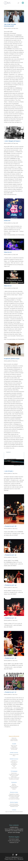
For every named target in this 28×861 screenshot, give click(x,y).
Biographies (14, 746)
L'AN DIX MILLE (14, 787)
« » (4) (10, 585)
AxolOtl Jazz (14, 785)
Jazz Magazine (14, 764)
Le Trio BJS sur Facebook (14, 796)
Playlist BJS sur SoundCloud (14, 795)
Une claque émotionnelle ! (14, 777)
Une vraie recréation (14, 775)
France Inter (14, 767)
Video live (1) (7, 285)
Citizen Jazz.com (14, 761)
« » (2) (10, 658)
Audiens (14, 789)
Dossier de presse (14, 740)
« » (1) (10, 692)
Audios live (7, 220)
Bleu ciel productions (14, 786)
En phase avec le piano (14, 779)
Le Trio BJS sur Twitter (14, 797)
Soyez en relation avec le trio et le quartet (14, 811)
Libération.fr (14, 760)
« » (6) (10, 526)
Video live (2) (7, 252)
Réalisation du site (14, 806)
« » (12, 141)
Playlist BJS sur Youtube (14, 794)
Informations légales (14, 804)
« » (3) (10, 618)
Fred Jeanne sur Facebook (14, 798)
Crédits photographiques (14, 805)
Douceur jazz (14, 773)
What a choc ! (14, 776)
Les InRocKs (14, 763)
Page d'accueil (14, 745)
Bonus (14, 755)
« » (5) (10, 555)
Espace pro (14, 738)
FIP (14, 766)
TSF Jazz (14, 765)
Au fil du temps (14, 749)
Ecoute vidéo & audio (14, 754)
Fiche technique (14, 739)
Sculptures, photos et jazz (11, 358)
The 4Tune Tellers (14, 748)
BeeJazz (14, 784)
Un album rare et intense (14, 774)
